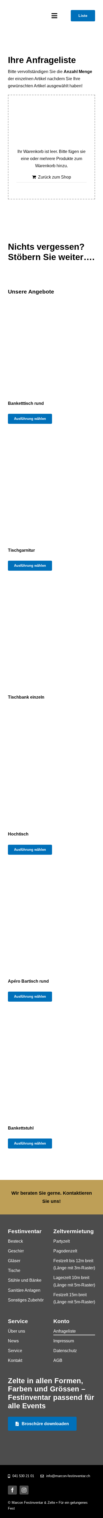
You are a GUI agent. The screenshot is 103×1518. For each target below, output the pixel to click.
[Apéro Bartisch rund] (51, 919)
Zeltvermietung (73, 1231)
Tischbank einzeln (26, 697)
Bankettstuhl (21, 1128)
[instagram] (24, 1490)
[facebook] (12, 1490)
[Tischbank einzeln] (51, 635)
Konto (61, 1321)
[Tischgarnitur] (51, 488)
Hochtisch (18, 834)
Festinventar (24, 1231)
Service (18, 1321)
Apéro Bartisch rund (28, 981)
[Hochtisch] (51, 772)
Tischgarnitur (21, 550)
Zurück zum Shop (54, 177)
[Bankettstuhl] (51, 1066)
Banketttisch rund (26, 403)
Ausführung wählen (30, 419)
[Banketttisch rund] (51, 341)
